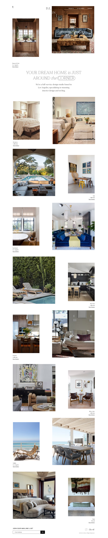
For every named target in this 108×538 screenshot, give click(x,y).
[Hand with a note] (73, 29)
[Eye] (25, 37)
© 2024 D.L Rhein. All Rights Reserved (86, 533)
